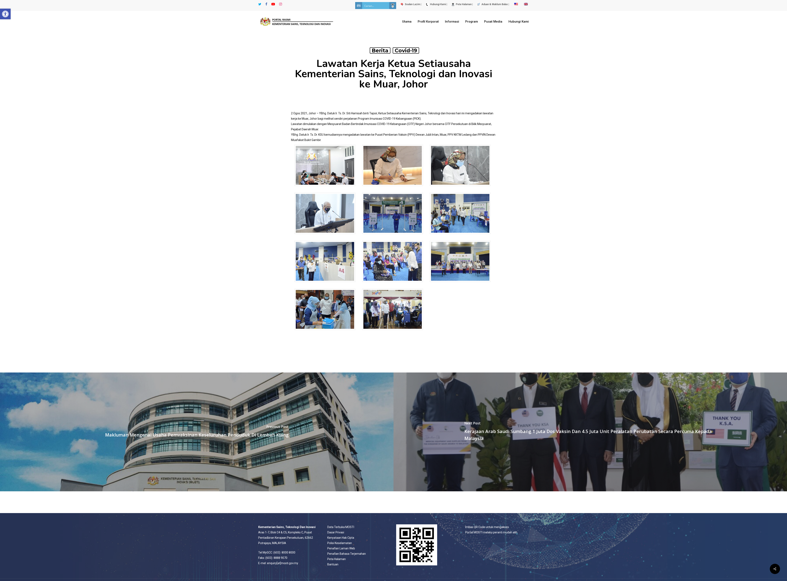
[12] (325, 332)
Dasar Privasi (335, 532)
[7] (460, 236)
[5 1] (392, 236)
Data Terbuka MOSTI (340, 527)
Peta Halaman (336, 559)
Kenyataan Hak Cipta (340, 537)
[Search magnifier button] (392, 5)
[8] (325, 284)
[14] (392, 332)
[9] (392, 284)
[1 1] (325, 188)
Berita (380, 50)
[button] (5, 14)
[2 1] (392, 188)
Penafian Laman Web (341, 548)
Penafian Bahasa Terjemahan (346, 553)
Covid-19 (406, 50)
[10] (460, 284)
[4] (325, 236)
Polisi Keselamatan (339, 543)
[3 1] (460, 188)
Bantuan (332, 564)
